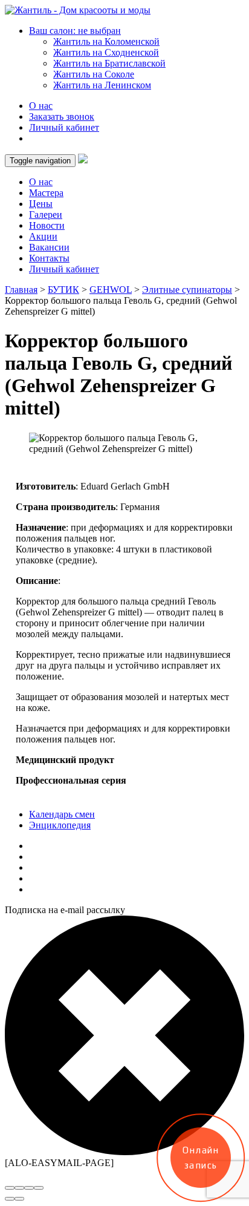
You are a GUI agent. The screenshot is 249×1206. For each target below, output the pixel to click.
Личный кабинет (64, 127)
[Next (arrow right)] (19, 1199)
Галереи (45, 214)
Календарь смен (62, 814)
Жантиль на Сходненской (106, 52)
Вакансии (49, 247)
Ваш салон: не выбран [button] (75, 30)
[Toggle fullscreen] (29, 1188)
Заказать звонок (61, 116)
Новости (47, 225)
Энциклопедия (60, 825)
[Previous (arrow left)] (10, 1199)
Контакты (49, 258)
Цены (41, 203)
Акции (43, 236)
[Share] (19, 1188)
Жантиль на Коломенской (106, 41)
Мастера (46, 193)
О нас (41, 105)
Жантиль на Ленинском (102, 85)
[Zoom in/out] (39, 1188)
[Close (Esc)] (10, 1188)
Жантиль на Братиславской (109, 63)
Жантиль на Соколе (93, 74)
